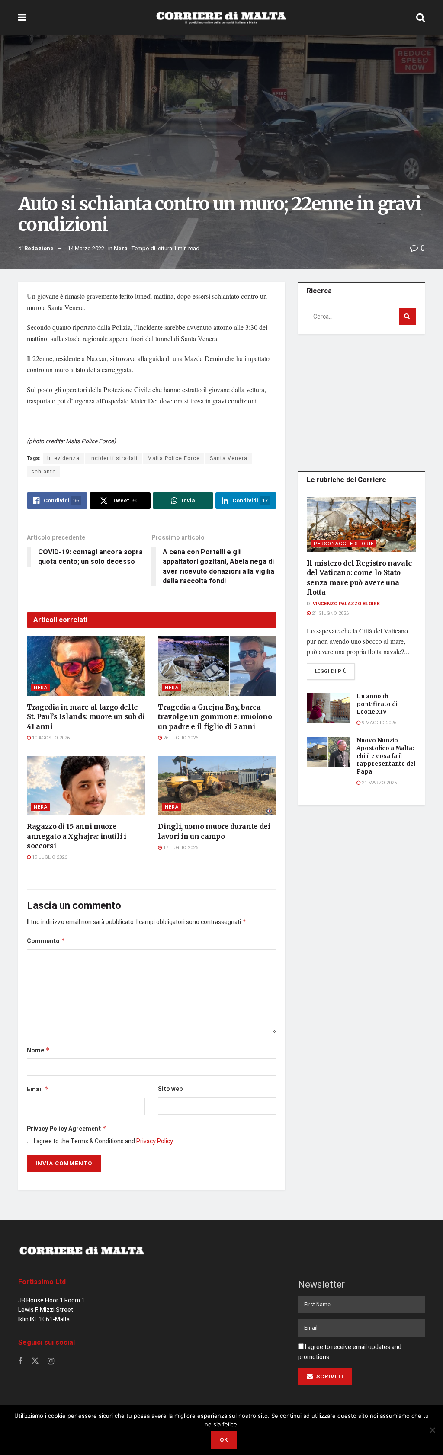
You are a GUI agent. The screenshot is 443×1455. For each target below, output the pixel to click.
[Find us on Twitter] (35, 1361)
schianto (43, 472)
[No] (432, 1430)
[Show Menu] (22, 17)
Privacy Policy (154, 1141)
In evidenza (63, 458)
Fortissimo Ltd (42, 1282)
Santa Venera (228, 458)
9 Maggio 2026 (378, 722)
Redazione (39, 248)
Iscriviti (328, 1376)
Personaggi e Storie (344, 543)
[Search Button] (420, 17)
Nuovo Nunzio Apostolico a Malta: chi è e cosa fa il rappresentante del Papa (385, 756)
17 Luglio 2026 (180, 847)
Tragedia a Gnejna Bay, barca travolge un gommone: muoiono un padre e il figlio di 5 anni (215, 717)
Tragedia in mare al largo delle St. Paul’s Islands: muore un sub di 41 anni (86, 717)
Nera (121, 248)
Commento (46, 941)
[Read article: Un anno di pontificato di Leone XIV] (328, 708)
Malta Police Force (174, 458)
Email (37, 1089)
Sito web (170, 1089)
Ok (224, 1440)
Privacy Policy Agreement (66, 1128)
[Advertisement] (363, 401)
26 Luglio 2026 (180, 738)
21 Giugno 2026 (330, 613)
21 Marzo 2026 (378, 783)
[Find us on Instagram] (51, 1361)
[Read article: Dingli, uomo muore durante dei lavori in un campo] (217, 785)
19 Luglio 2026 (49, 857)
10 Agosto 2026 (50, 738)
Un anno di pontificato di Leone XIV (377, 704)
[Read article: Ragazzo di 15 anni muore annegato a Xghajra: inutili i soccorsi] (86, 785)
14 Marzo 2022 (85, 248)
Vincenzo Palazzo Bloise (346, 604)
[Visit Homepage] (221, 17)
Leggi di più (335, 671)
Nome (38, 1050)
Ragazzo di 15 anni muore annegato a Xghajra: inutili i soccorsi (76, 836)
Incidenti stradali (114, 458)
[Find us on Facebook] (20, 1361)
